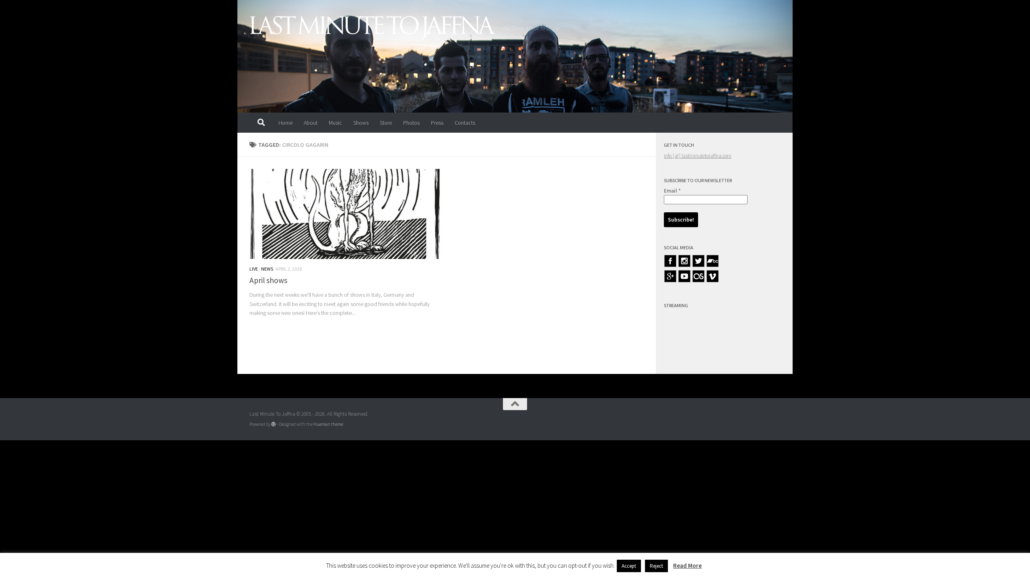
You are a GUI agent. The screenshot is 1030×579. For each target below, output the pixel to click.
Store (386, 122)
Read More (687, 565)
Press (437, 122)
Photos (411, 122)
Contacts (465, 122)
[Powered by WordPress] (273, 424)
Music (335, 122)
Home (285, 122)
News (267, 269)
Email (672, 190)
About (310, 122)
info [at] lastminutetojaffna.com (697, 155)
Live (253, 269)
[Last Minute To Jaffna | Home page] (372, 28)
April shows (268, 280)
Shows (361, 122)
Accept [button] (629, 566)
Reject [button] (656, 566)
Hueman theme (328, 424)
